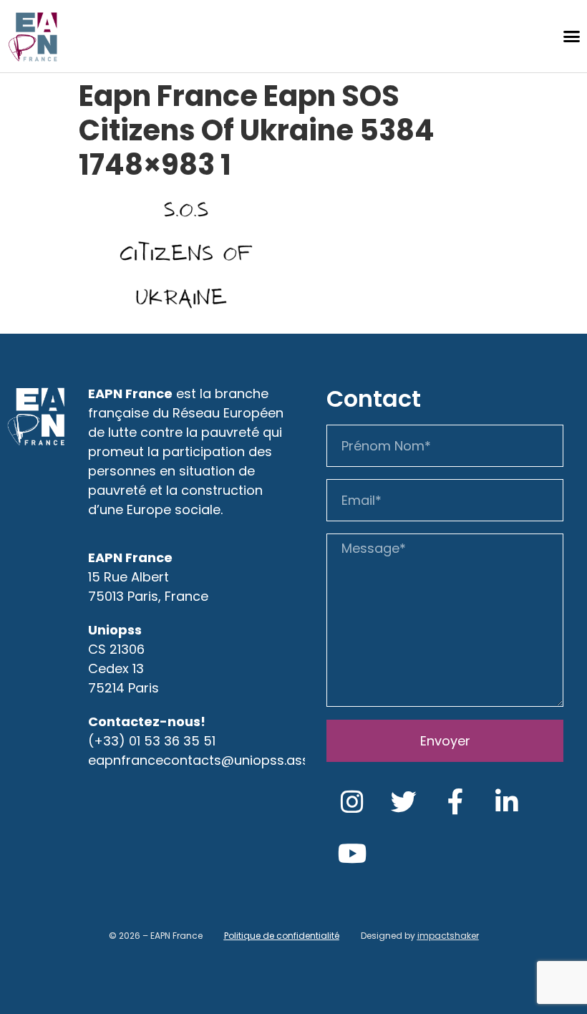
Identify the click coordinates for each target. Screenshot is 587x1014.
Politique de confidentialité (281, 936)
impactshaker (448, 936)
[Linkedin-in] (507, 802)
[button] (571, 36)
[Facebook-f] (455, 802)
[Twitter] (404, 802)
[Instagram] (352, 802)
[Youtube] (352, 853)
